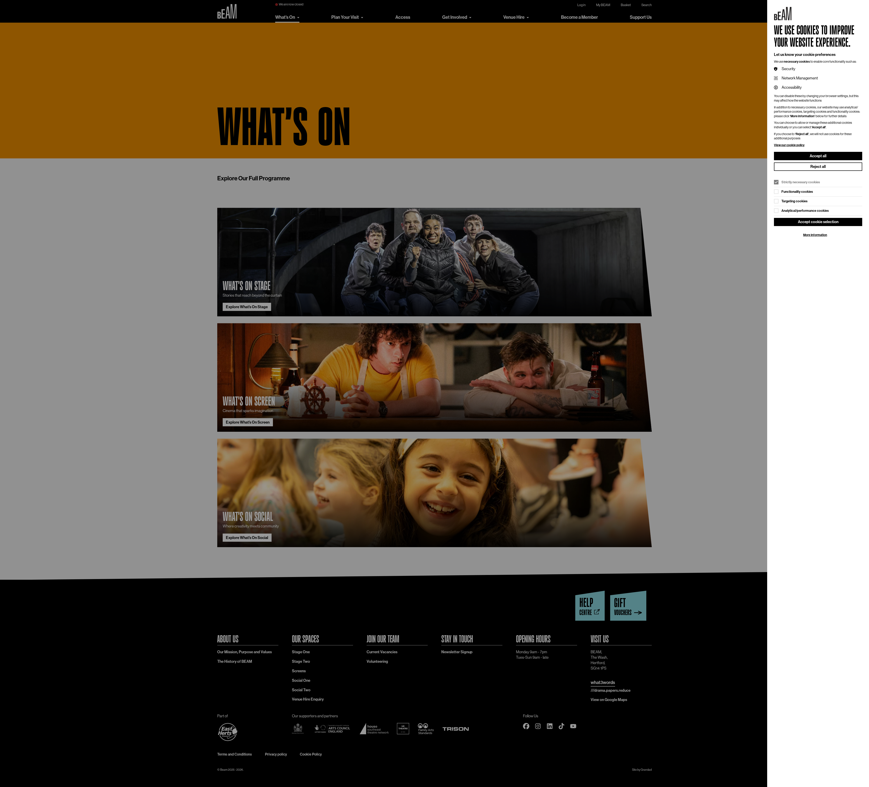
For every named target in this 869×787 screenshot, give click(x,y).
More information (815, 235)
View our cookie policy (789, 145)
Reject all (818, 166)
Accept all (818, 156)
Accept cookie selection (818, 221)
